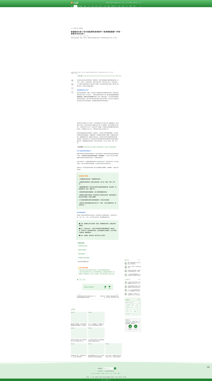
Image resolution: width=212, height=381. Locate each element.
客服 (93, 377)
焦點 (72, 6)
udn (72, 28)
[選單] (140, 2)
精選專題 (103, 373)
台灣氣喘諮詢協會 (82, 246)
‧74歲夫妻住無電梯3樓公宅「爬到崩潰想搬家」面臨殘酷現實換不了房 (96, 272)
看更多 (139, 259)
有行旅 (127, 2)
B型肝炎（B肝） (129, 309)
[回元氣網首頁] (75, 2)
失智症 (136, 307)
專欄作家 (119, 373)
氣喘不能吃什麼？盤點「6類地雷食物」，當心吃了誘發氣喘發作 (100, 147)
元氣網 (74, 28)
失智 (105, 6)
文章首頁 (114, 373)
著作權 (104, 377)
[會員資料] (139, 2)
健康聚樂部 (98, 373)
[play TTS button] (81, 75)
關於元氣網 (93, 373)
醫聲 (109, 6)
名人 (127, 6)
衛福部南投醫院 (82, 249)
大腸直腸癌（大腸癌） (130, 305)
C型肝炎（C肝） (129, 311)
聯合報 (108, 2)
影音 (93, 6)
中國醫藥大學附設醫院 (84, 257)
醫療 (85, 6)
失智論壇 (80, 6)
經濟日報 (113, 2)
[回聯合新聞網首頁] (72, 3)
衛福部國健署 (81, 253)
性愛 (123, 6)
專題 (131, 6)
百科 (89, 6)
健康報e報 (100, 368)
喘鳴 (101, 161)
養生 (75, 6)
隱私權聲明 (108, 377)
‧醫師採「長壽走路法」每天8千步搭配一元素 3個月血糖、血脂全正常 (96, 274)
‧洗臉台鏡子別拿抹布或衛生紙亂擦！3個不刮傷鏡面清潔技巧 (94, 270)
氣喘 (133, 313)
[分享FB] (72, 80)
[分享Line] (72, 84)
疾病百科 (107, 373)
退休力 (100, 6)
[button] (140, 6)
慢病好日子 (114, 6)
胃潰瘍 (135, 311)
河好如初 (118, 2)
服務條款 (100, 377)
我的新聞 (135, 2)
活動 (134, 6)
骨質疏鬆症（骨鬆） (130, 307)
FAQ (91, 377)
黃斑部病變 (128, 313)
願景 (131, 2)
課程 (96, 6)
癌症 (119, 6)
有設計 (123, 2)
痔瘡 (137, 305)
